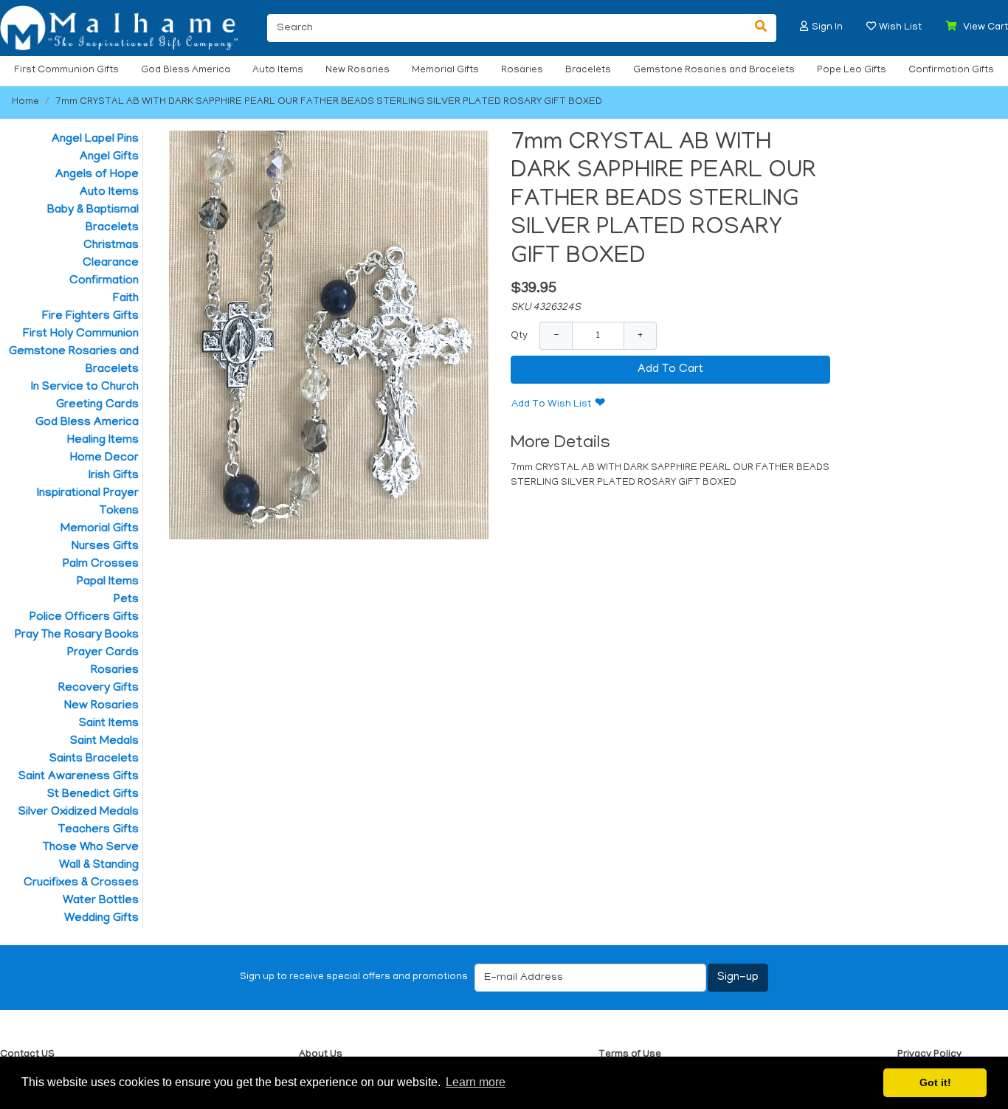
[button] (804, 26)
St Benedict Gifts (93, 794)
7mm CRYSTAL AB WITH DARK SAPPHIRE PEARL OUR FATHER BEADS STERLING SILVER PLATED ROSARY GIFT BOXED (328, 102)
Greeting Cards (97, 405)
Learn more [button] (475, 1082)
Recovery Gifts (98, 688)
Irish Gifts (114, 476)
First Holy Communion (81, 334)
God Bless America (185, 70)
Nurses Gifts (105, 546)
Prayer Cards (103, 653)
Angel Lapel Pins (95, 139)
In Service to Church (85, 387)
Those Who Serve (91, 847)
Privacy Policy (929, 1054)
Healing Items (103, 440)
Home (25, 102)
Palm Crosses (101, 564)
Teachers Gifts (98, 830)
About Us (320, 1054)
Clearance (111, 263)
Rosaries (522, 70)
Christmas (111, 245)
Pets (126, 600)
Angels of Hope (97, 175)
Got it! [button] (935, 1082)
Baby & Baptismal (93, 210)
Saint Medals (104, 741)
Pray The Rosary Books (77, 635)
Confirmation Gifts (951, 70)
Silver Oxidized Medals (78, 812)
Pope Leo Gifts (851, 70)
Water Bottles (101, 901)
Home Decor (104, 458)
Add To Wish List (551, 404)
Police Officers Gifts (84, 617)
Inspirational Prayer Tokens (88, 502)
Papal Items (108, 582)
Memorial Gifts (445, 70)
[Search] (760, 28)
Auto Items (277, 70)
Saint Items (109, 723)
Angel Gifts (109, 157)
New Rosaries (357, 70)
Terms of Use (629, 1054)
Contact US (27, 1054)
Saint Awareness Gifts (78, 777)
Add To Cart (670, 369)
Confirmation (104, 281)
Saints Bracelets (94, 759)
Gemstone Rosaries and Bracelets (714, 70)
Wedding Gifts (101, 918)
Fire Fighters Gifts (90, 316)
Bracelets (588, 70)
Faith (126, 298)
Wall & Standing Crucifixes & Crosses (81, 874)
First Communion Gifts (66, 70)
